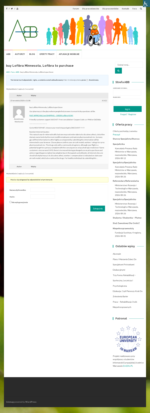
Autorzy (20, 54)
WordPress (30, 402)
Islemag (10, 402)
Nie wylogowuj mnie (20, 202)
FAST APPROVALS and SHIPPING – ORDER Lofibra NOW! (51, 115)
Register (132, 114)
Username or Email (120, 88)
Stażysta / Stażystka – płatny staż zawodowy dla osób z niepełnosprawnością (127, 223)
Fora (134, 8)
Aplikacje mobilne (69, 54)
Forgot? (123, 114)
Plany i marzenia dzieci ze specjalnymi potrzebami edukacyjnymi (124, 264)
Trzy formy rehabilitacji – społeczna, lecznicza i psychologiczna (124, 280)
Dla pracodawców (90, 8)
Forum (76, 8)
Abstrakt (117, 254)
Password (117, 97)
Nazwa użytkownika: (18, 190)
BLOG (32, 54)
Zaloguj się (98, 208)
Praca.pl (116, 134)
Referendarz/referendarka (126, 181)
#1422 (104, 100)
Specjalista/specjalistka (124, 162)
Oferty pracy (46, 54)
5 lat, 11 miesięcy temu (72, 80)
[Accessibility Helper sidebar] (146, 3)
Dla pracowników (110, 8)
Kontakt (125, 8)
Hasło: (12, 197)
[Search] (118, 71)
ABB (8, 54)
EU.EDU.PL (128, 366)
